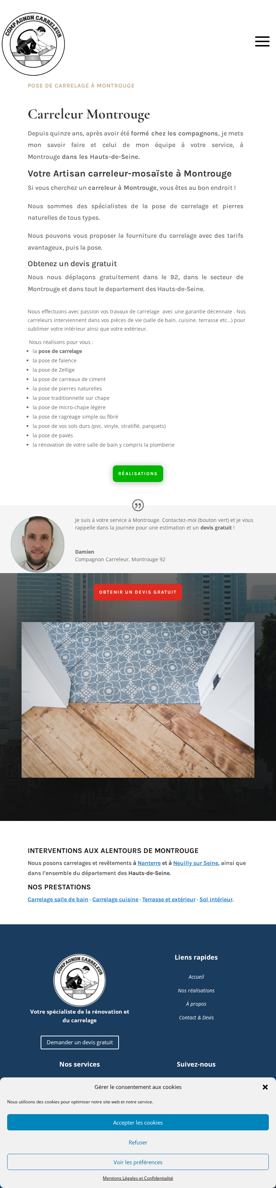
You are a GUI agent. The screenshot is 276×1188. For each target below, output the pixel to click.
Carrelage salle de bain (58, 899)
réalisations (138, 473)
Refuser (138, 1142)
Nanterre (149, 862)
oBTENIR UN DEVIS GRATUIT (138, 592)
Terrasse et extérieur (169, 899)
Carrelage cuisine (115, 899)
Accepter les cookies (138, 1122)
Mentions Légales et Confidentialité (138, 1178)
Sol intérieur (216, 899)
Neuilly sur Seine (195, 862)
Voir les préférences (138, 1162)
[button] (265, 1087)
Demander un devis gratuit (80, 1042)
